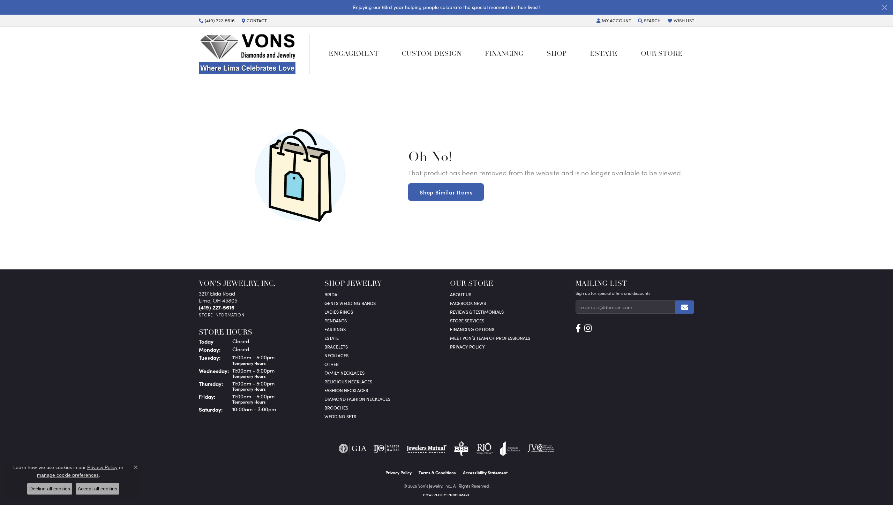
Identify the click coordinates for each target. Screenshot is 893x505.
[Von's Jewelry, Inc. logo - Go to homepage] (254, 54)
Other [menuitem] (331, 364)
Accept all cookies (97, 488)
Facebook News (468, 303)
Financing (504, 54)
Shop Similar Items (446, 192)
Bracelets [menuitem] (336, 347)
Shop (556, 54)
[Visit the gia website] (353, 448)
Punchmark (459, 494)
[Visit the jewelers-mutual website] (426, 448)
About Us (460, 294)
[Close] (884, 7)
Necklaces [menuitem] (336, 355)
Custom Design (431, 54)
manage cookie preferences (68, 475)
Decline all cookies (49, 488)
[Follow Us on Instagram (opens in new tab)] (588, 328)
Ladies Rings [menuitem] (338, 312)
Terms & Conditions (437, 472)
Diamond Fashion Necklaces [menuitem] (357, 399)
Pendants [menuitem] (335, 320)
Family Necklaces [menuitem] (344, 373)
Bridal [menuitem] (331, 294)
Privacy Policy (467, 347)
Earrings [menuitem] (335, 329)
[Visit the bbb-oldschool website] (461, 448)
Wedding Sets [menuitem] (340, 416)
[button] (613, 20)
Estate (603, 54)
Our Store (662, 54)
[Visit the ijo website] (387, 448)
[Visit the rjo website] (484, 448)
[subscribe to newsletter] (684, 307)
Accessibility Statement (485, 472)
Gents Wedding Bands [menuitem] (350, 303)
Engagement (353, 54)
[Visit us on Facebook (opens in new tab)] (578, 328)
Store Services (467, 320)
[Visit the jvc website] (541, 448)
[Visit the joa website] (510, 448)
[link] (217, 20)
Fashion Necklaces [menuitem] (346, 390)
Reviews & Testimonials (477, 312)
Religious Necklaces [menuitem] (348, 381)
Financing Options (472, 329)
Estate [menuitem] (331, 338)
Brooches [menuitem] (336, 408)
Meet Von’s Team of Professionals (490, 338)
